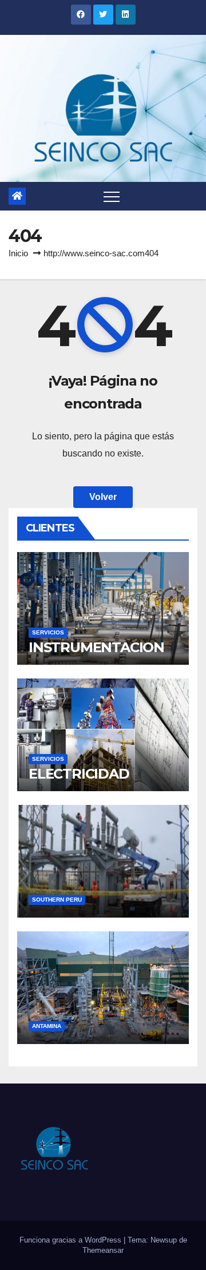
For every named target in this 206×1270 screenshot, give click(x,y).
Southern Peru (57, 899)
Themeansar (103, 1250)
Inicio (18, 253)
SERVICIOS (48, 632)
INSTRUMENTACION (96, 647)
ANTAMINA (46, 1026)
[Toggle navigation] (111, 196)
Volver (103, 497)
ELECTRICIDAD (79, 773)
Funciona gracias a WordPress (71, 1240)
